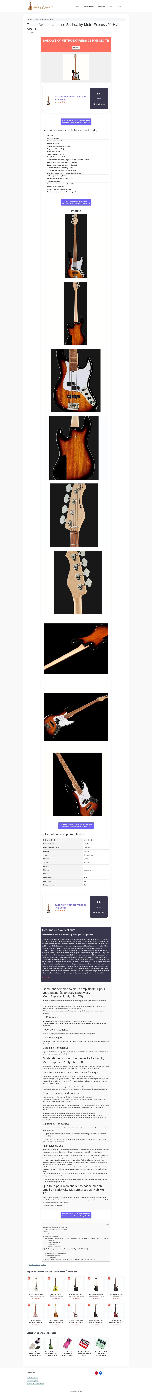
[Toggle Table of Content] (107, 1224)
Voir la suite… (46, 977)
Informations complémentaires (52, 1234)
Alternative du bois (52, 1257)
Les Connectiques (52, 1244)
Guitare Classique (89, 6)
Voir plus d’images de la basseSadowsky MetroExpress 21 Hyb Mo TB (76, 202)
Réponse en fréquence (53, 1242)
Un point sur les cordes (53, 1255)
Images (46, 1231)
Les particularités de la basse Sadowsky (55, 1229)
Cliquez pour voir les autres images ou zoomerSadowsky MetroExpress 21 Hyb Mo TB (76, 826)
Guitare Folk (101, 6)
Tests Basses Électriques (47, 19)
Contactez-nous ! (32, 1378)
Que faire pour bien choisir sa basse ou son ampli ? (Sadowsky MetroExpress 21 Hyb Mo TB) (71, 1259)
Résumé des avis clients (51, 1236)
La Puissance (51, 1240)
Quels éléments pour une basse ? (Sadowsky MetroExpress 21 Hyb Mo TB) (66, 1249)
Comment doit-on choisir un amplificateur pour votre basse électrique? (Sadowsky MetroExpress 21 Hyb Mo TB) (76, 1238)
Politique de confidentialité (35, 1384)
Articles (110, 6)
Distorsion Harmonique (53, 1246)
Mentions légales (32, 1381)
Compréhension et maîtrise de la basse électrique (61, 1251)
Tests (119, 6)
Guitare (78, 6)
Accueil (30, 19)
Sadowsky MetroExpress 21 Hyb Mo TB (76, 40)
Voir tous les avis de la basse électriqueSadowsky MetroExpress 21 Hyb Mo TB (76, 122)
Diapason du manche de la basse (56, 1253)
